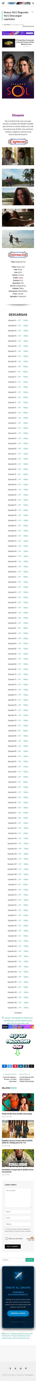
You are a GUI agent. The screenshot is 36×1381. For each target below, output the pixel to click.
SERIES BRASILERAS (28, 26)
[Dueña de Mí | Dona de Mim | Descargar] (18, 1102)
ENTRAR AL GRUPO (18, 1313)
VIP (19, 320)
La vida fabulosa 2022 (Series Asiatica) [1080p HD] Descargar (27, 1079)
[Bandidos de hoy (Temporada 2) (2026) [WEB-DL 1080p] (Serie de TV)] (18, 1129)
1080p (25, 320)
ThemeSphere (29, 1375)
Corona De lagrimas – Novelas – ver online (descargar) (9, 1079)
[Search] (33, 3)
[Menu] (3, 3)
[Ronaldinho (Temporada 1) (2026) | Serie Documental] (18, 1158)
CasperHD (7, 24)
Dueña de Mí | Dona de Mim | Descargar (17, 1114)
